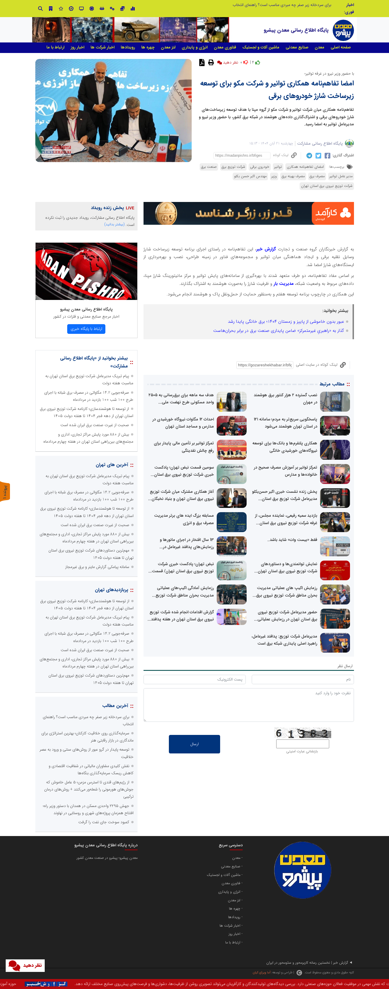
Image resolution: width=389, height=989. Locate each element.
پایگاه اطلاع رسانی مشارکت (320, 143)
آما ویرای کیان (262, 972)
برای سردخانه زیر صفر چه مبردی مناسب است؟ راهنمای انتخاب (282, 5)
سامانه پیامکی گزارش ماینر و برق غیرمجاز (97, 567)
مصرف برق (317, 176)
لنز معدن (168, 47)
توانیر (278, 167)
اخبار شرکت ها (102, 47)
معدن (319, 47)
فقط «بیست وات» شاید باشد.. (292, 540)
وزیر (274, 176)
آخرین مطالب (115, 705)
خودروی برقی (259, 167)
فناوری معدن (225, 47)
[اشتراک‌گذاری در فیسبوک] (326, 155)
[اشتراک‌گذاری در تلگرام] (308, 155)
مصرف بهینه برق (293, 176)
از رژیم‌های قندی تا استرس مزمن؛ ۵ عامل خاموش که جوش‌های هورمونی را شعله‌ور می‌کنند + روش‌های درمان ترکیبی (89, 789)
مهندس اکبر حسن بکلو (250, 176)
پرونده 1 (5, 492)
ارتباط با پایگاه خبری (86, 329)
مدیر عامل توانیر (341, 176)
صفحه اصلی (341, 47)
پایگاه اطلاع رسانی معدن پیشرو (86, 309)
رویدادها (128, 47)
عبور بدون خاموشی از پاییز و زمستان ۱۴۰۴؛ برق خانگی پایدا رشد (286, 321)
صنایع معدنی (297, 47)
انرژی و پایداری (195, 47)
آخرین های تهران (112, 464)
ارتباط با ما (55, 47)
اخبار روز (77, 47)
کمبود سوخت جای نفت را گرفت (103, 822)
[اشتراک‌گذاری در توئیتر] (317, 155)
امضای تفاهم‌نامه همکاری (305, 167)
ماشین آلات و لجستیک (260, 47)
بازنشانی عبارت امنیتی (302, 751)
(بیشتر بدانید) (114, 224)
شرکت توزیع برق (233, 167)
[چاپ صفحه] (210, 62)
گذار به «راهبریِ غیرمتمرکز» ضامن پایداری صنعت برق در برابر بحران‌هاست (278, 330)
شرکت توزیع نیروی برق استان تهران (327, 186)
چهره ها (148, 47)
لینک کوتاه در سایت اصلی (317, 364)
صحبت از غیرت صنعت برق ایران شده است (94, 425)
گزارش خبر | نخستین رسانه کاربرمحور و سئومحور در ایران (307, 963)
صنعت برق (209, 167)
